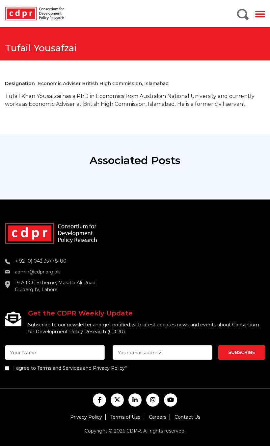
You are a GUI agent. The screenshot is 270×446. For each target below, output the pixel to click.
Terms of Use (125, 417)
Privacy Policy (86, 417)
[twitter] (117, 400)
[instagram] (152, 400)
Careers (157, 417)
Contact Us (187, 417)
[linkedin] (135, 400)
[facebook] (99, 400)
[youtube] (170, 400)
